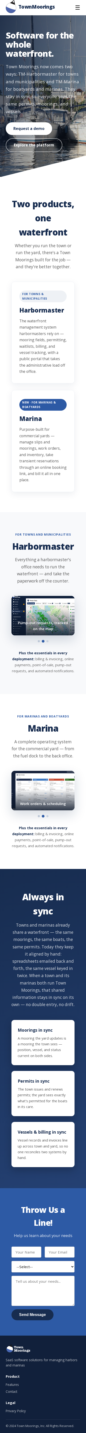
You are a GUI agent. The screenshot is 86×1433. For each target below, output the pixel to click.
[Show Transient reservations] (47, 816)
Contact (11, 1391)
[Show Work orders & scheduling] (43, 816)
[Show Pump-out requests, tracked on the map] (43, 641)
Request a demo (28, 128)
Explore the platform (34, 145)
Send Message (32, 1315)
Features (12, 1384)
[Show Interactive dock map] (39, 816)
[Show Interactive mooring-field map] (39, 641)
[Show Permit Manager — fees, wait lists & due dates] (47, 641)
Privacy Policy (16, 1411)
